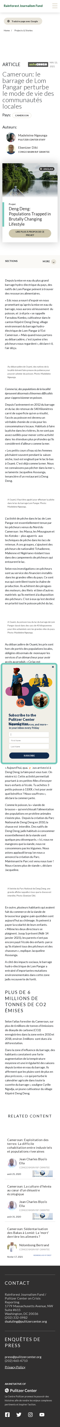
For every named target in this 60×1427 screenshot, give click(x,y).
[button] (29, 719)
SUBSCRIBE (29, 755)
